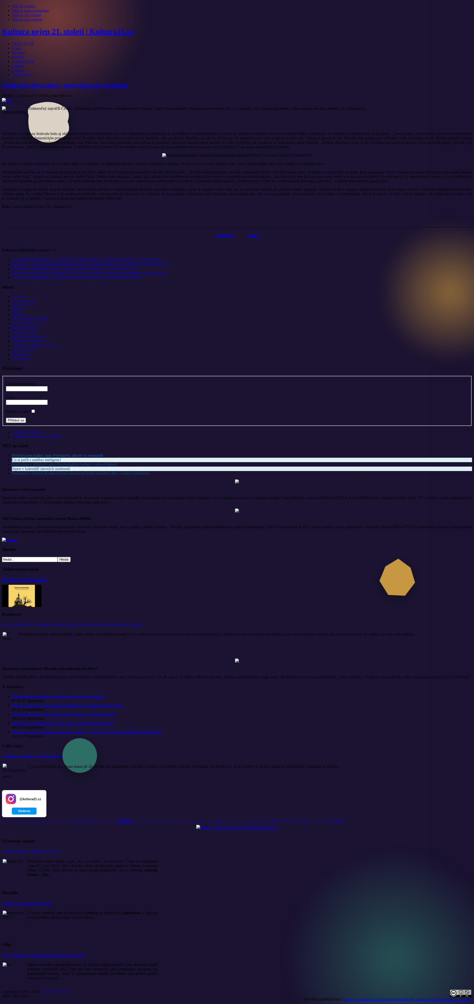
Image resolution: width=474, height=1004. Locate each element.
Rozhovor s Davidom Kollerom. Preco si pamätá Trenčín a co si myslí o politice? (75, 268)
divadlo (80, 821)
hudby (290, 821)
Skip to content (23, 6)
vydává (209, 821)
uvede (185, 821)
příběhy (303, 821)
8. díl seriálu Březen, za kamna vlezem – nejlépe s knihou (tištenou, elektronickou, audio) (72, 624)
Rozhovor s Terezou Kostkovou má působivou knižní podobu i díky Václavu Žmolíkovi (80, 473)
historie (176, 821)
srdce (245, 821)
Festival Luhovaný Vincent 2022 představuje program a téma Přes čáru (67, 705)
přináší (36, 821)
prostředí (45, 821)
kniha (273, 821)
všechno (112, 821)
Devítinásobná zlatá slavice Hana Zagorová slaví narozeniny (59, 696)
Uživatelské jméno (20, 384)
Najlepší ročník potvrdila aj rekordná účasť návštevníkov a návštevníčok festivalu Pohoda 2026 (86, 260)
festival (339, 820)
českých (255, 821)
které (20, 821)
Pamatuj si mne (18, 411)
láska (91, 821)
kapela (219, 821)
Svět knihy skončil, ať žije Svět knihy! (32, 756)
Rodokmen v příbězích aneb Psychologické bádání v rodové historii (64, 464)
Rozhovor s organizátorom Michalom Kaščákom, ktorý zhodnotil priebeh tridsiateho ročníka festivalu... (92, 264)
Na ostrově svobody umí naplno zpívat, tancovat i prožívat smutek (63, 714)
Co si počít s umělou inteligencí (36, 460)
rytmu (5, 821)
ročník (12, 821)
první (26, 821)
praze (201, 821)
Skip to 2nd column (27, 19)
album (229, 821)
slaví (282, 821)
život (167, 821)
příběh (125, 820)
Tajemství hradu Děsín (24, 579)
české (326, 821)
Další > (254, 235)
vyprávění (101, 821)
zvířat (239, 821)
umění (194, 821)
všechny (56, 821)
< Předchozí (224, 235)
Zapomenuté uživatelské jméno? (37, 436)
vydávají (316, 821)
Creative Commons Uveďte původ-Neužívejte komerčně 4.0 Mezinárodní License (407, 999)
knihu (136, 821)
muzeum (146, 821)
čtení (264, 821)
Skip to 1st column (26, 15)
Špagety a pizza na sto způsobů (27, 903)
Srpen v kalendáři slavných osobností (41, 469)
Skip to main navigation (30, 10)
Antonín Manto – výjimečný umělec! (31, 851)
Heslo (10, 397)
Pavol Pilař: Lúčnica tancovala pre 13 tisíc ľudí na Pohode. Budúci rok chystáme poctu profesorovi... (90, 273)
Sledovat (24, 811)
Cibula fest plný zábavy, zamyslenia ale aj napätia (65, 85)
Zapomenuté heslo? (27, 432)
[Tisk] (7, 100)
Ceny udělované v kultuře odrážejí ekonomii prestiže (44, 955)
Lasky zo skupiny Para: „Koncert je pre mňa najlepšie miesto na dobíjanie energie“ (76, 277)
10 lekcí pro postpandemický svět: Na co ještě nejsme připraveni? (63, 723)
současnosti (68, 821)
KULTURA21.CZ (55, 991)
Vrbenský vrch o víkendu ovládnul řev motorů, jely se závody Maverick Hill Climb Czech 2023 (86, 732)
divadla (157, 821)
